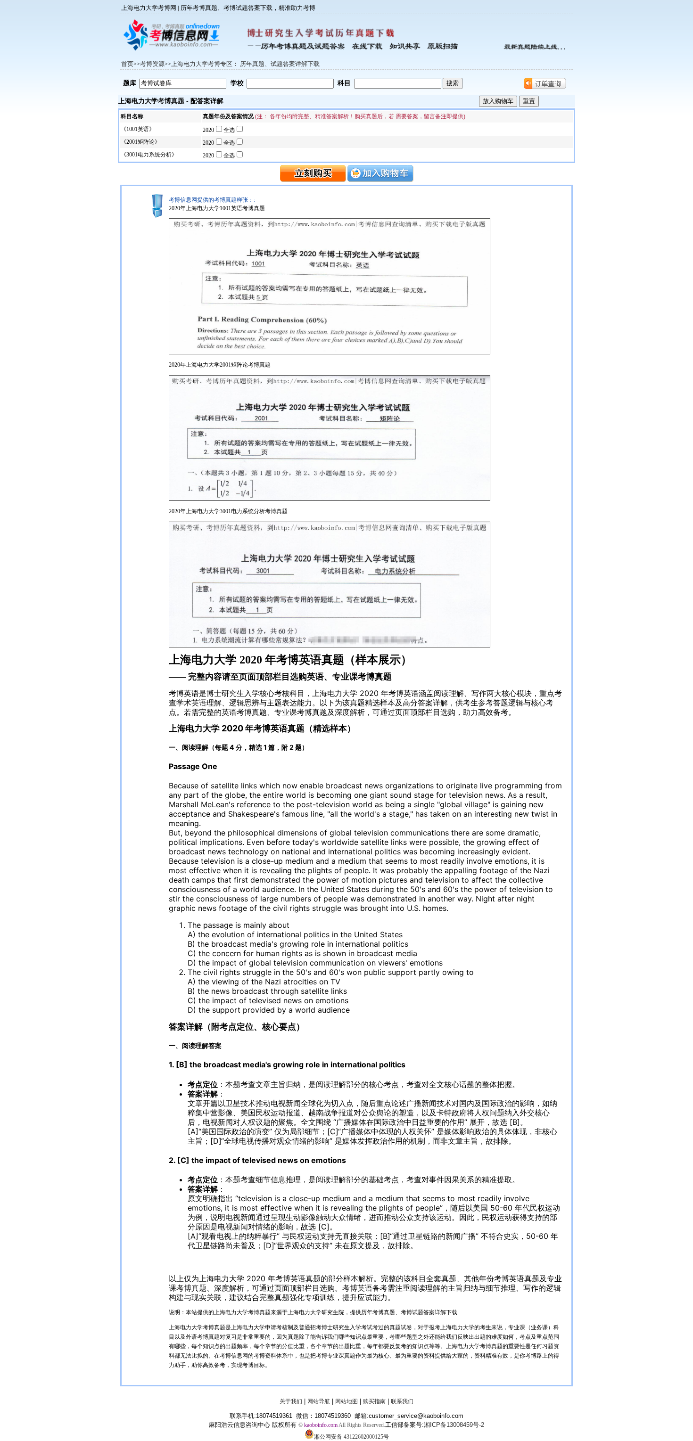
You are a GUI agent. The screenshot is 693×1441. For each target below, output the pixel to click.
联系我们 (402, 1401)
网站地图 (346, 1401)
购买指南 (374, 1401)
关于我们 (291, 1401)
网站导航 (318, 1401)
